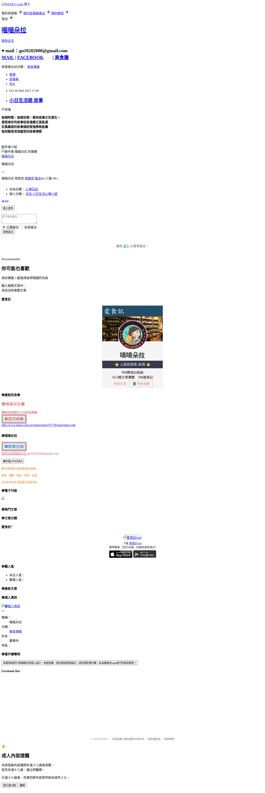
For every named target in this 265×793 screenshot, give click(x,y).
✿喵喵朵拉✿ (13, 404)
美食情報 (33, 66)
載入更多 (8, 208)
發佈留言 (8, 232)
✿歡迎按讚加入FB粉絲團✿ (19, 412)
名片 (12, 84)
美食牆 (62, 57)
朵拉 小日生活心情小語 (41, 194)
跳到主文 (8, 40)
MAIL (8, 57)
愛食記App (135, 543)
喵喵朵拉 (14, 30)
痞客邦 (29, 178)
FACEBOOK (30, 57)
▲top (5, 200)
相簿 (12, 74)
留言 (38, 178)
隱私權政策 (154, 739)
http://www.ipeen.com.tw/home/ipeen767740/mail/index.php (39, 425)
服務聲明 (169, 739)
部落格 (14, 79)
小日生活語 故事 (26, 100)
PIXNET (103, 739)
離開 (22, 785)
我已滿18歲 (9, 785)
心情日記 (32, 189)
